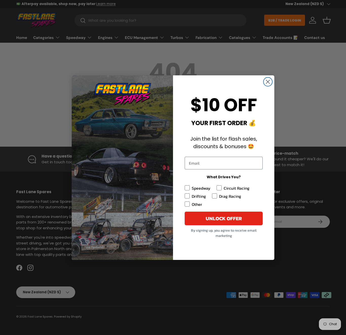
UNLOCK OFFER (224, 218)
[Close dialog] (267, 81)
